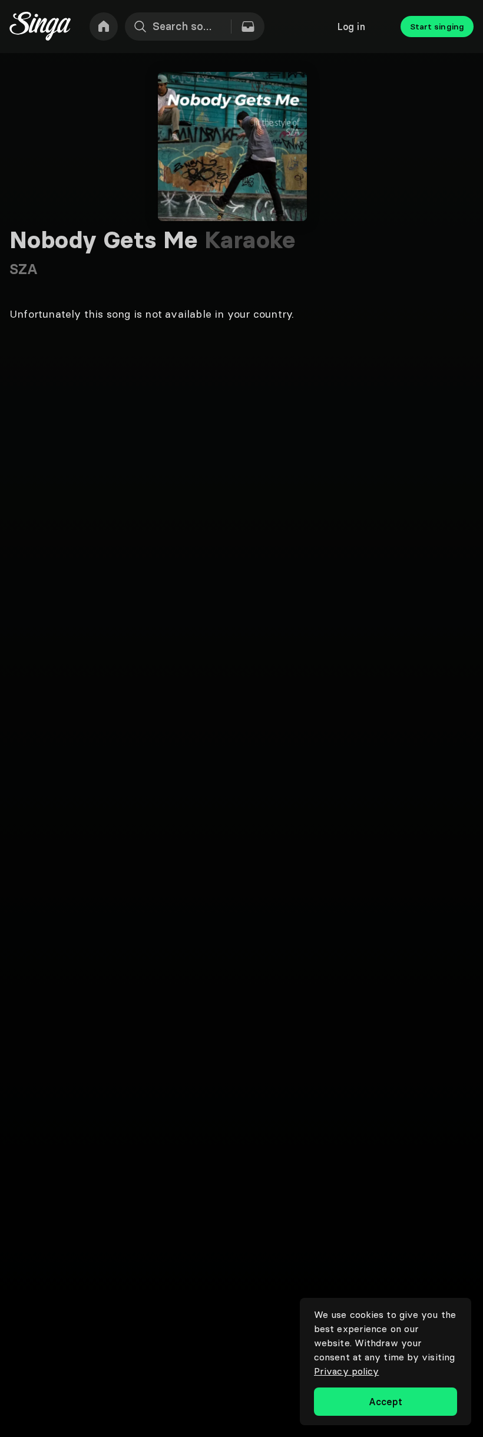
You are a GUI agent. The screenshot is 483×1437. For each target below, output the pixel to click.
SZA (23, 269)
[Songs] (248, 26)
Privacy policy (346, 1371)
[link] (104, 26)
